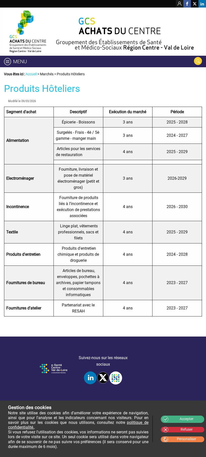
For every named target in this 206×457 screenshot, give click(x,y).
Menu (20, 61)
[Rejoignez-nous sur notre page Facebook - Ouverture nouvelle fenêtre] (187, 4)
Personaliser (186, 439)
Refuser (187, 429)
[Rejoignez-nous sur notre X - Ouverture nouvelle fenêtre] (194, 4)
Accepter (186, 419)
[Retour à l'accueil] (103, 32)
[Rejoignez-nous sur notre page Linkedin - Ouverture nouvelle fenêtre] (202, 4)
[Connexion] (179, 4)
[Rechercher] (198, 61)
